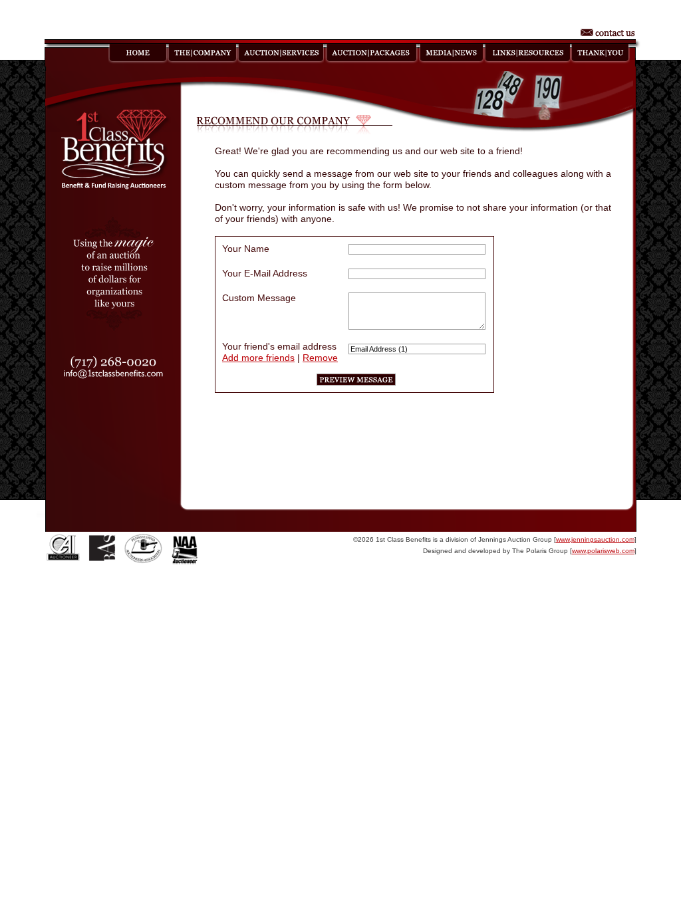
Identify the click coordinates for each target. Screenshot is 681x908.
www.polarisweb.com (603, 550)
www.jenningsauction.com (595, 539)
